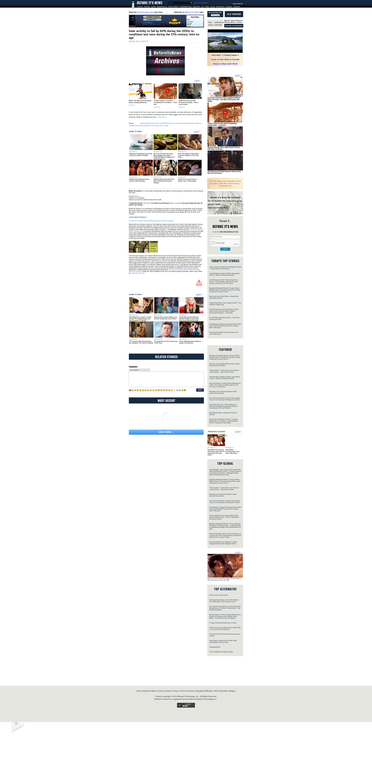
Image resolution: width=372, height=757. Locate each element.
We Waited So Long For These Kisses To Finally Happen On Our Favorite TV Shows (140, 318)
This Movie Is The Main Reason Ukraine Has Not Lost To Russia (224, 172)
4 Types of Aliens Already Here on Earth (223, 623)
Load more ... (166, 432)
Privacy (175, 691)
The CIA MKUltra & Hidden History (221, 652)
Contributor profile (147, 24)
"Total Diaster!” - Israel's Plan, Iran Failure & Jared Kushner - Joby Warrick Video (224, 371)
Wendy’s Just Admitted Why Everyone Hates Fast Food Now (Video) (224, 364)
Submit (225, 249)
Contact (167, 691)
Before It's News (149, 2)
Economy (147, 6)
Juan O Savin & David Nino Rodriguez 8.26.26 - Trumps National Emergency (225, 267)
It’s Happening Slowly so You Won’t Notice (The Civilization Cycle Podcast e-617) (224, 600)
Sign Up (240, 3)
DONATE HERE (215, 15)
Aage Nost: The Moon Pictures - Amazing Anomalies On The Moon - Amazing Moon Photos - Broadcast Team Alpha (223, 421)
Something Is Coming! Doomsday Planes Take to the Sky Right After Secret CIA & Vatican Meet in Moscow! (225, 325)
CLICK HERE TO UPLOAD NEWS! (233, 26)
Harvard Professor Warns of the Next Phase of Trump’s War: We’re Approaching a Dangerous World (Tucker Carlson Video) (225, 535)
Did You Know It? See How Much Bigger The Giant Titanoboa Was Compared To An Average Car (164, 156)
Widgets (232, 691)
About (138, 691)
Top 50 (213, 6)
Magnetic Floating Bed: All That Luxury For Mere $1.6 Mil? (140, 154)
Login (234, 3)
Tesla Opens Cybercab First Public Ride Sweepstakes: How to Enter (223, 641)
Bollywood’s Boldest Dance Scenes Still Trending (139, 180)
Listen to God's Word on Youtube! (225, 59)
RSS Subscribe (220, 691)
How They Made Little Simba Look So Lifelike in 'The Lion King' (188, 155)
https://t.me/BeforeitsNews (218, 208)
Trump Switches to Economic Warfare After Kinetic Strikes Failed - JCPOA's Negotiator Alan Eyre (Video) (224, 517)
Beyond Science (162, 6)
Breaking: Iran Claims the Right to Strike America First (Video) (223, 392)
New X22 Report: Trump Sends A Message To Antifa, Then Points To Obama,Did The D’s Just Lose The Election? (225, 385)
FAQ (161, 691)
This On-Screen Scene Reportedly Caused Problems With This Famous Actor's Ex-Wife (224, 579)
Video (207, 6)
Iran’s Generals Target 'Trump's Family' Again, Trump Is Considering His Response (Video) (225, 399)
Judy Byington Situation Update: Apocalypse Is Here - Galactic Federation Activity (224, 274)
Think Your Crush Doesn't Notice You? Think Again (187, 180)
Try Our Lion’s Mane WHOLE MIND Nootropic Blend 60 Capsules (151, 221)
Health (153, 6)
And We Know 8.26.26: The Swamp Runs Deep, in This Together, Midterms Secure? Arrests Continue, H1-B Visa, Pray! (223, 281)
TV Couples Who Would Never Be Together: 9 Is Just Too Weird (141, 342)
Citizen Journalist (175, 203)
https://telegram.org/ (234, 201)
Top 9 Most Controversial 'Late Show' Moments (232, 451)
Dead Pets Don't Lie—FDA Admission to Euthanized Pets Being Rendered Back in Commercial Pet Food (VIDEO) (223, 406)
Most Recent (220, 6)
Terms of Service (187, 691)
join (138, 196)
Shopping (229, 6)
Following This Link (137, 273)
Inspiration (196, 6)
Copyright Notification (204, 691)
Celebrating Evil (214, 647)
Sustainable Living (185, 6)
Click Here (147, 203)
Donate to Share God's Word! (225, 64)
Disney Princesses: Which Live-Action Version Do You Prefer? (165, 318)
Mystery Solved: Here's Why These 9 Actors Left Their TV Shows (224, 148)
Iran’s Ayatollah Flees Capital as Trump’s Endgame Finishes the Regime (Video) (223, 542)
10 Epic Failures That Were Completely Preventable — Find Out (222, 124)
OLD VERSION (234, 14)
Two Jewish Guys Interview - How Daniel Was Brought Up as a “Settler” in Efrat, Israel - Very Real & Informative (225, 608)
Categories (236, 6)
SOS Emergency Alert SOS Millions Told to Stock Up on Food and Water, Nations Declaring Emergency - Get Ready (224, 311)
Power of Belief (173, 6)
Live (202, 6)
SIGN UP (216, 232)
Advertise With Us (150, 691)
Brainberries (133, 151)
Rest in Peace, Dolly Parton (218, 595)
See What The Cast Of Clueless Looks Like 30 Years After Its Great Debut (216, 452)
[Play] (225, 41)
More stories (156, 24)
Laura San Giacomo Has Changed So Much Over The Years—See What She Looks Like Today (224, 99)
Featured (140, 6)
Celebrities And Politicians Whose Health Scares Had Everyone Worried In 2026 (189, 318)
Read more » (162, 117)
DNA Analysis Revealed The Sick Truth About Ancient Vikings (164, 180)
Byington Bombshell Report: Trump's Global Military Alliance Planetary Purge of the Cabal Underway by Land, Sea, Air (224, 289)
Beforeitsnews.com (145, 12)
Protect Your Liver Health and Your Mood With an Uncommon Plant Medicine (225, 628)
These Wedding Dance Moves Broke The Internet (190, 342)
